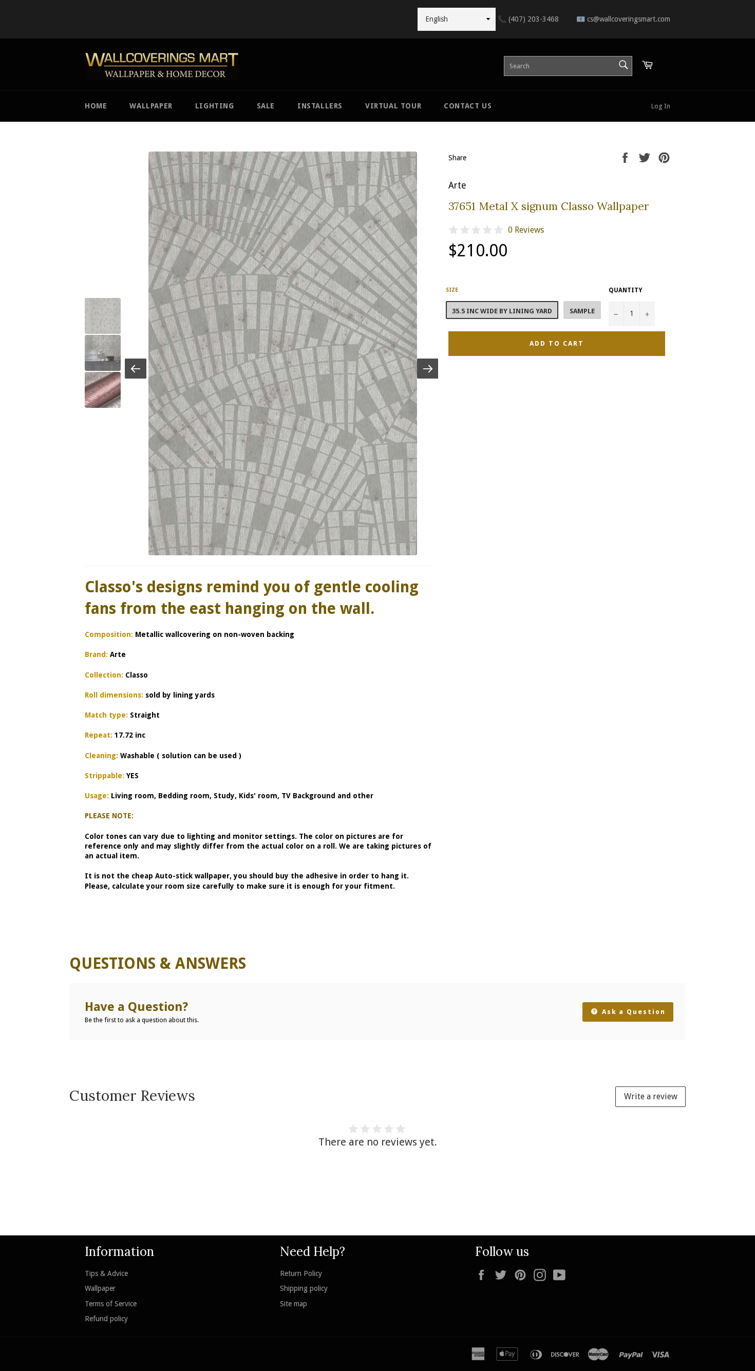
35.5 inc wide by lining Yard (502, 311)
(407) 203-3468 (528, 19)
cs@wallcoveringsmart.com (623, 19)
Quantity (625, 290)
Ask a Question (632, 1012)
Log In (660, 106)
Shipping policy (304, 1288)
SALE (266, 106)
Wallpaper (150, 106)
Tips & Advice (106, 1273)
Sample (582, 311)
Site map (293, 1304)
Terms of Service (111, 1304)
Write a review (650, 1096)
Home (96, 106)
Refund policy (106, 1318)
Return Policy (301, 1273)
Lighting (214, 106)
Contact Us (468, 106)
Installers (320, 106)
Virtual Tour (393, 106)
